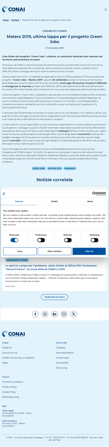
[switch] (41, 240)
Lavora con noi (9, 352)
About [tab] (90, 201)
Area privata (62, 358)
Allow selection (54, 251)
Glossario (61, 347)
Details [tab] (54, 201)
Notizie (15, 20)
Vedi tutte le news (55, 297)
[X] (73, 314)
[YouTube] (64, 314)
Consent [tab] (19, 201)
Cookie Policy (9, 392)
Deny (20, 251)
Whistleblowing (10, 397)
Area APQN (62, 363)
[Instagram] (45, 314)
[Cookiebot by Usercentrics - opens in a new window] (94, 194)
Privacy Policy (9, 387)
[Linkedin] (54, 314)
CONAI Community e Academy (18, 358)
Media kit (7, 347)
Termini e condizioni (12, 382)
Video (5, 363)
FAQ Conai (61, 368)
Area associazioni (65, 352)
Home (6, 20)
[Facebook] (35, 314)
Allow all (89, 251)
